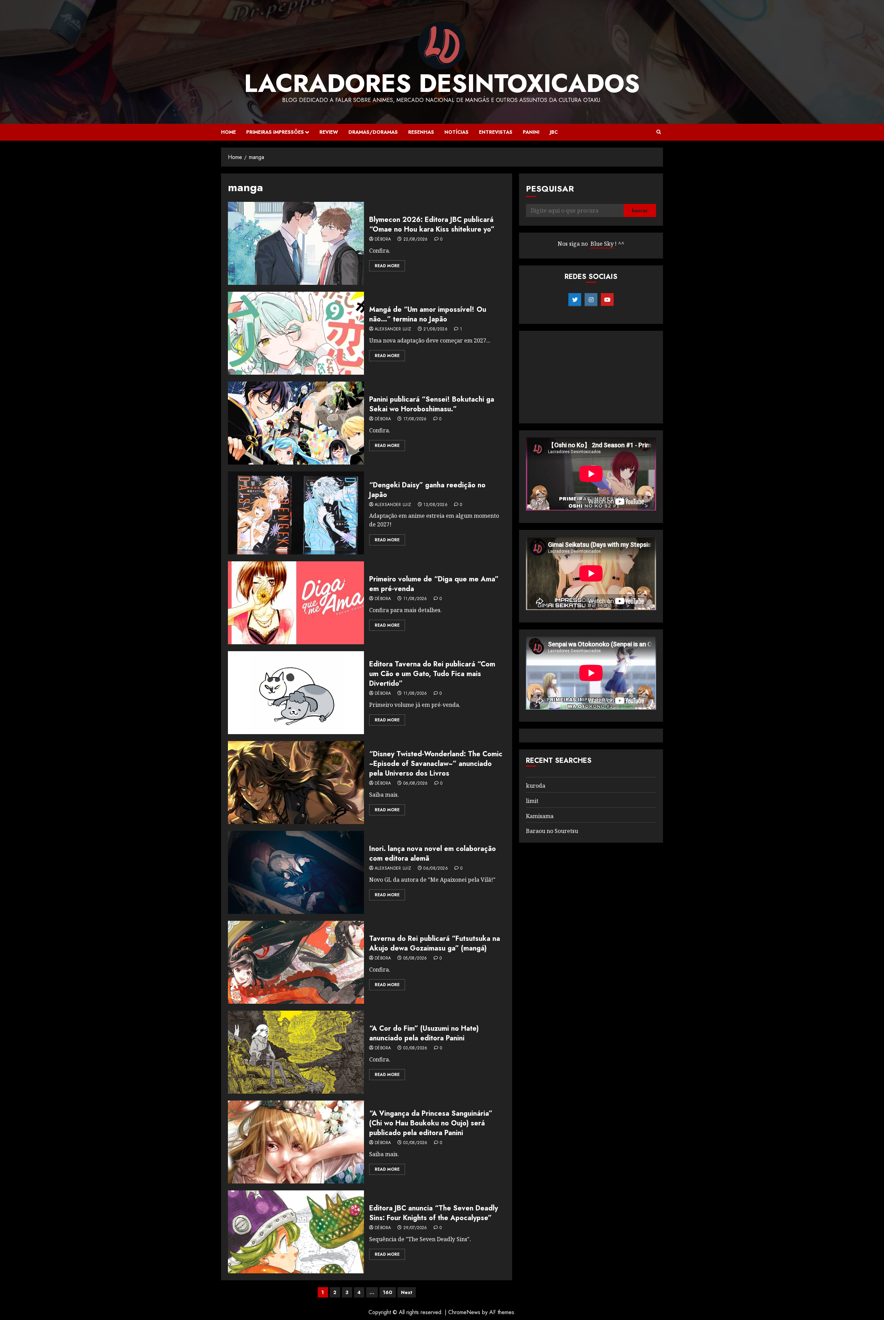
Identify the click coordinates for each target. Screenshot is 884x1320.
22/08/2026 (415, 239)
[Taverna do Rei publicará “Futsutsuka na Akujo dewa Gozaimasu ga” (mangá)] (296, 962)
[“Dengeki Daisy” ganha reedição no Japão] (296, 512)
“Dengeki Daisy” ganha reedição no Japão (427, 490)
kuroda (535, 785)
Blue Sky (602, 243)
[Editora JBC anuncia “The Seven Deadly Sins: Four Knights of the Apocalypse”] (296, 1231)
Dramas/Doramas (373, 132)
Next (406, 1292)
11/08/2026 (415, 599)
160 (387, 1292)
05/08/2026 (415, 958)
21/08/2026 (435, 329)
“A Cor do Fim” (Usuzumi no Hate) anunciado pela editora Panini (424, 1033)
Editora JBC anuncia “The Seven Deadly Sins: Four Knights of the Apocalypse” (433, 1213)
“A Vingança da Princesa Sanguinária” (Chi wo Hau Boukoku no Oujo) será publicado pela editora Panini (430, 1123)
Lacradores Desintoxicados (442, 83)
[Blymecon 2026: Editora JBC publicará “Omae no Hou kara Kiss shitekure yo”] (296, 243)
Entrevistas (495, 132)
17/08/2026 (415, 419)
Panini (531, 132)
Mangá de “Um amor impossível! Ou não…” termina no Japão (427, 314)
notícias (456, 132)
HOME (228, 132)
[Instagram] (591, 299)
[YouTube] (607, 299)
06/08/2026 (415, 783)
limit (532, 801)
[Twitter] (574, 299)
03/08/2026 (415, 1048)
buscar (640, 210)
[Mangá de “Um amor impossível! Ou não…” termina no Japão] (296, 333)
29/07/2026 (415, 1228)
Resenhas (421, 132)
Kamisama (540, 816)
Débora (383, 239)
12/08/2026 (435, 505)
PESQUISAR (550, 188)
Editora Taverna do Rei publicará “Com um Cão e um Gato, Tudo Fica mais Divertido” (432, 674)
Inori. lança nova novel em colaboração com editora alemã (432, 853)
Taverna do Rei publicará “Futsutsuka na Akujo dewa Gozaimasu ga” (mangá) (434, 943)
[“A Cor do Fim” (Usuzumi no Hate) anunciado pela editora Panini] (296, 1052)
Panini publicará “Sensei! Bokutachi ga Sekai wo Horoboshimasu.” (431, 404)
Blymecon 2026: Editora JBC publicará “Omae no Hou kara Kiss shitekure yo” (431, 224)
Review (328, 132)
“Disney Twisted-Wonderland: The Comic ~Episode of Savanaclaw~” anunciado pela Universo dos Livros (435, 763)
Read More (387, 266)
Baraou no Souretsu (552, 831)
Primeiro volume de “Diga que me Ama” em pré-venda (434, 584)
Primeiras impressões (275, 132)
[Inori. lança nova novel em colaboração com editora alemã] (296, 872)
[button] (658, 132)
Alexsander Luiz (393, 329)
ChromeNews (464, 1312)
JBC (554, 132)
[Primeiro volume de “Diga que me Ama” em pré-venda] (296, 602)
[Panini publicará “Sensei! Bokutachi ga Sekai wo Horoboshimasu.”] (296, 423)
